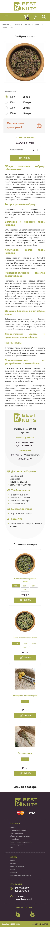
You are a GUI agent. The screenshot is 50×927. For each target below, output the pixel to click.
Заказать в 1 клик (25, 143)
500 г (34, 586)
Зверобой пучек (25, 753)
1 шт (25, 701)
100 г (16, 586)
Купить (26, 158)
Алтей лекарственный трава (25, 638)
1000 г (25, 590)
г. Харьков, (20, 897)
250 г (25, 586)
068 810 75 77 (18, 455)
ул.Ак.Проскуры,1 (23, 899)
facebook (18, 914)
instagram (32, 914)
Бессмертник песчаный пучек (25, 696)
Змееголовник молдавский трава (25, 580)
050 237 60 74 (25, 458)
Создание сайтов (40, 924)
